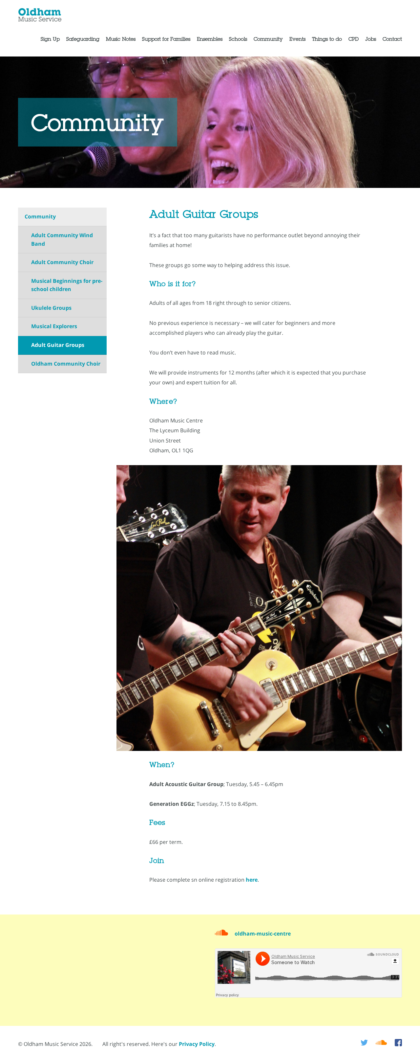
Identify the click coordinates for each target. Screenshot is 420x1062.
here (252, 879)
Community (40, 216)
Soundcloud (381, 1042)
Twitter (364, 1042)
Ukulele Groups (51, 307)
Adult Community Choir (62, 262)
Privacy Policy (197, 1044)
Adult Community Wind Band (62, 239)
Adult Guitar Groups (57, 345)
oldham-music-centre (263, 933)
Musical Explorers (54, 326)
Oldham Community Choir (65, 363)
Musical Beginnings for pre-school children (66, 285)
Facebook (398, 1042)
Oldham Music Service (40, 15)
